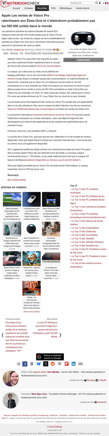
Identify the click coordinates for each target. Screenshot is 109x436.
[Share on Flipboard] (66, 363)
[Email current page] (80, 363)
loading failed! (70, 60)
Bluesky (91, 380)
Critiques (28, 8)
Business (14, 53)
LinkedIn (102, 380)
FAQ (53, 8)
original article (39, 371)
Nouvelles (42, 8)
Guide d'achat (82, 8)
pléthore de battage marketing (61, 75)
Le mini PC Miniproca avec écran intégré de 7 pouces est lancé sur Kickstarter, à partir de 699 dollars (45, 329)
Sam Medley (53, 371)
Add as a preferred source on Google (52, 357)
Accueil (16, 8)
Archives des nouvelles (77, 415)
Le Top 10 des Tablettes (83, 238)
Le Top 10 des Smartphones (85, 245)
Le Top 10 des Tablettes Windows (88, 241)
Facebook (101, 402)
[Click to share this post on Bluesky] (38, 363)
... (106, 8)
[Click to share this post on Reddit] (52, 363)
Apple (5, 53)
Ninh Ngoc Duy (39, 393)
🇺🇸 (54, 49)
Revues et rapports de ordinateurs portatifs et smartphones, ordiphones (31, 415)
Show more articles (31, 311)
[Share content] (18, 364)
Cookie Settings (54, 426)
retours (11, 108)
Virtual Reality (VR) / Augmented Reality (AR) (44, 53)
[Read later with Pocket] (59, 363)
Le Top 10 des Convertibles (85, 234)
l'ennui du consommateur (48, 65)
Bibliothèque (66, 8)
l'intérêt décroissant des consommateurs (36, 108)
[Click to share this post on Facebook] (24, 363)
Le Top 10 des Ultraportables (85, 227)
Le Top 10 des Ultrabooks (84, 231)
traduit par (19, 49)
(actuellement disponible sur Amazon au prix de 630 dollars (51, 159)
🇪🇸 (57, 49)
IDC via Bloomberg (17, 179)
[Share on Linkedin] (73, 363)
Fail (21, 53)
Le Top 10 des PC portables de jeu (88, 196)
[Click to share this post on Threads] (31, 363)
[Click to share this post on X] (45, 363)
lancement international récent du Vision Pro (54, 114)
